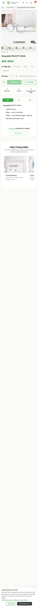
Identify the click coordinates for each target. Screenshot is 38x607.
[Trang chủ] (2, 7)
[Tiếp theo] (34, 170)
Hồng (25, 67)
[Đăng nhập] (27, 2)
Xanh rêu (6, 71)
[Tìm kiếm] (23, 2)
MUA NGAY (14, 82)
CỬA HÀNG (30, 82)
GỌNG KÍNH (10, 7)
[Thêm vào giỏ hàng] (4, 82)
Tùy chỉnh (11, 604)
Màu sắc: (7, 67)
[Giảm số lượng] (10, 76)
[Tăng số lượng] (16, 76)
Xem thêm (18, 133)
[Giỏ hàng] (31, 2)
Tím (32, 67)
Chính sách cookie (7, 600)
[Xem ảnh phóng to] (33, 13)
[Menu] (3, 3)
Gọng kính (6, 105)
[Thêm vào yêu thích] (29, 13)
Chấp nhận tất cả (24, 604)
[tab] (5, 49)
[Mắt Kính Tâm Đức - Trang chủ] (13, 3)
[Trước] (4, 170)
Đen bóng (16, 67)
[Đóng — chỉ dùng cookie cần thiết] (35, 589)
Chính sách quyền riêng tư (20, 600)
